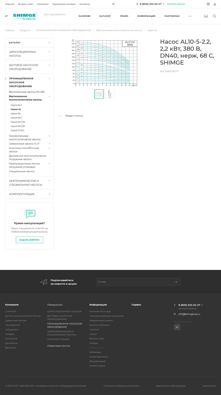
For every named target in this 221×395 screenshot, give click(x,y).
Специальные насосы (22, 171)
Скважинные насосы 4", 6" (24, 143)
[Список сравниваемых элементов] (215, 4)
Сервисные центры (15, 320)
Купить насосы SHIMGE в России (23, 316)
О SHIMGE (10, 311)
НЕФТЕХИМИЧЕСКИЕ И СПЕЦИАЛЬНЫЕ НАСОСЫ (25, 182)
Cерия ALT (16, 105)
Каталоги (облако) (99, 325)
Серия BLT (16, 117)
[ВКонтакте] (113, 4)
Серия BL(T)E (18, 126)
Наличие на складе (100, 311)
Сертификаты (12, 325)
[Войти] (208, 4)
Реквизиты (11, 338)
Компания (11, 304)
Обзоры (93, 343)
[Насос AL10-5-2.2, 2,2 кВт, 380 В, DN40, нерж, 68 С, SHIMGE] (104, 62)
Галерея (9, 334)
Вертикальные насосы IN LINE (26, 91)
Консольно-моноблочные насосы (24, 150)
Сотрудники (11, 329)
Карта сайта (209, 385)
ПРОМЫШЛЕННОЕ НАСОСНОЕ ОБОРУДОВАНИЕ (21, 82)
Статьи (93, 334)
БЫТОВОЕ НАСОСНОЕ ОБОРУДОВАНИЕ (23, 67)
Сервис (136, 304)
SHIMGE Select (97, 365)
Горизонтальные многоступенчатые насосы (24, 137)
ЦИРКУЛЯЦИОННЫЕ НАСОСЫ (22, 53)
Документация (97, 361)
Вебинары (95, 352)
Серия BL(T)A (18, 122)
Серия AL (16, 109)
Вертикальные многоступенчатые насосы (25, 98)
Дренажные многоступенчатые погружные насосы (27, 157)
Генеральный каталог (101, 320)
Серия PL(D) (17, 130)
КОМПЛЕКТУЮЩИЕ (21, 194)
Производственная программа (106, 316)
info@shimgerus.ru (189, 314)
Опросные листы (58, 345)
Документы (11, 343)
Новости (94, 329)
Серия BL (16, 113)
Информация (98, 304)
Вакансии (10, 347)
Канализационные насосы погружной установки (24, 165)
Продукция (54, 304)
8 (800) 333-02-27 (150, 4)
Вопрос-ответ (96, 338)
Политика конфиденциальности (121, 385)
